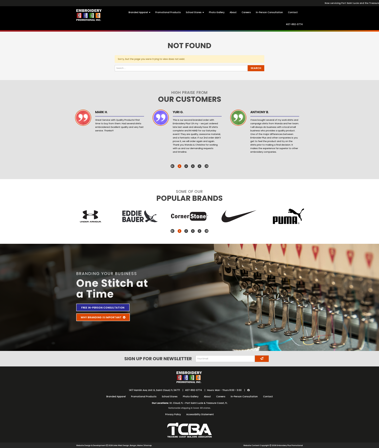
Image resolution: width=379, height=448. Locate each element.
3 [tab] (192, 166)
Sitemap (148, 445)
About (233, 12)
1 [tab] (179, 166)
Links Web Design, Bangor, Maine (128, 445)
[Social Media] (248, 390)
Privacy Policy (173, 414)
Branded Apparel (138, 12)
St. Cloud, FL (176, 403)
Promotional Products (168, 12)
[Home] (89, 14)
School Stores (193, 12)
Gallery (217, 12)
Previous (172, 166)
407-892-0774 (294, 24)
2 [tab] (186, 166)
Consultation (269, 12)
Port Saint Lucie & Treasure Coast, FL (206, 403)
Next (206, 166)
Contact (293, 12)
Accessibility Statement (200, 414)
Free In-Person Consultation (103, 307)
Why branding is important (101, 317)
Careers (246, 12)
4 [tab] (199, 166)
